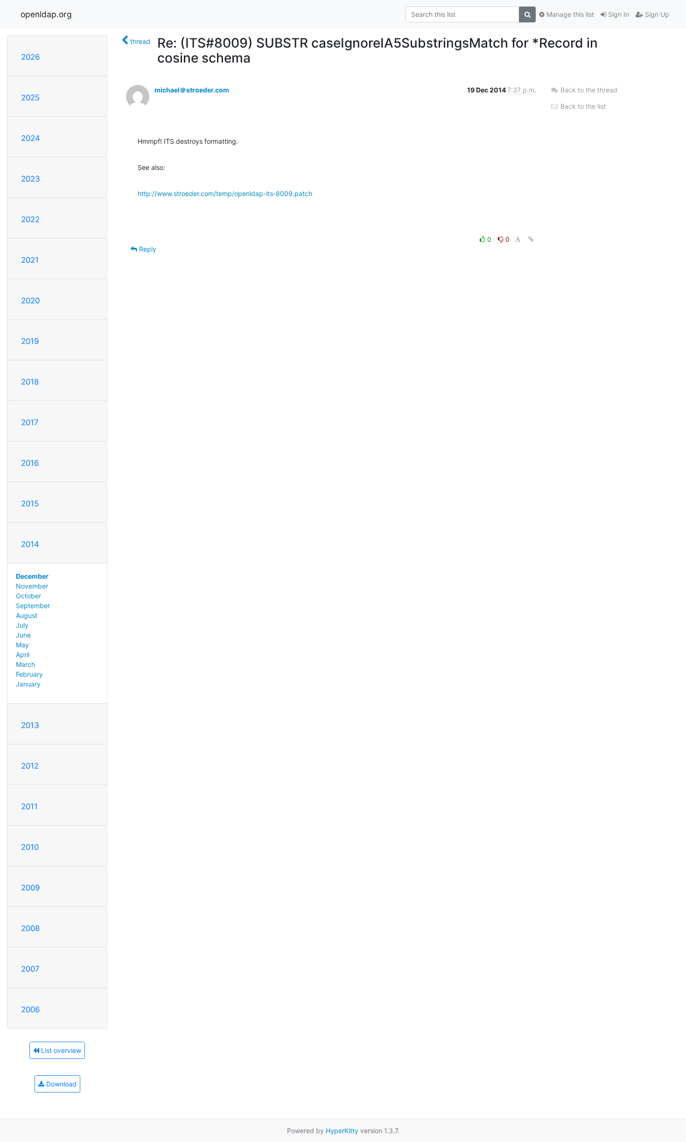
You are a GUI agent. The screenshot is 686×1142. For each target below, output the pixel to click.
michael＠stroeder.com (191, 90)
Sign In (617, 14)
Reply (146, 249)
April (22, 655)
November (32, 586)
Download (60, 1084)
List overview (60, 1050)
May (22, 645)
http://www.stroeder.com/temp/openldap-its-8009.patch (225, 193)
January (28, 684)
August (26, 615)
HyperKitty (342, 1131)
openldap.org (46, 14)
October (28, 596)
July (22, 625)
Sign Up (656, 14)
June (23, 635)
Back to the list (582, 106)
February (29, 674)
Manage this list (569, 14)
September (33, 606)
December (32, 576)
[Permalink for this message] (531, 239)
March (25, 664)
